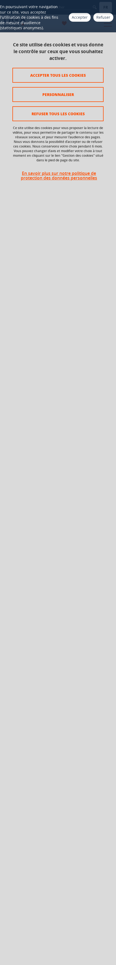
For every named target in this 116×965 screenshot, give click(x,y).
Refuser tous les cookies (58, 113)
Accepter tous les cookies (58, 75)
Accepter (80, 17)
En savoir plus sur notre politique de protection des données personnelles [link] (59, 175)
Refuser (103, 17)
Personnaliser (58, 94)
